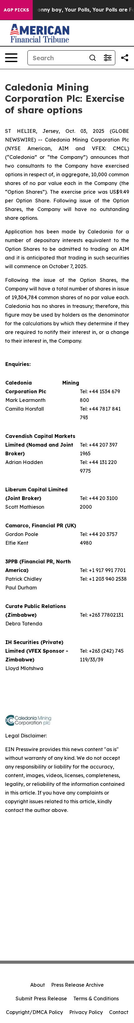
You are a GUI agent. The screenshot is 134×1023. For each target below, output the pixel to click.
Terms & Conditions (96, 998)
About (37, 985)
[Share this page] (124, 58)
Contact (118, 1012)
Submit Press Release (41, 998)
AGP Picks (16, 10)
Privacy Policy (86, 1012)
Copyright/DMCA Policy (34, 1012)
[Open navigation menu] (11, 58)
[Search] (92, 58)
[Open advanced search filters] (107, 58)
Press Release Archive (77, 985)
